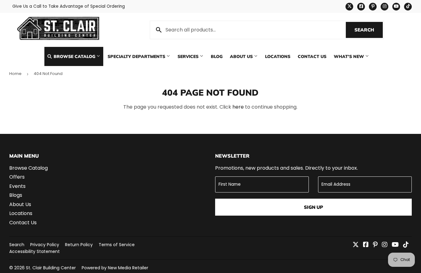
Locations (277, 56)
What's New (349, 56)
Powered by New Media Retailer (115, 268)
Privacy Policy (44, 245)
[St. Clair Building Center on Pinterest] (375, 245)
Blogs (15, 195)
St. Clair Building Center (51, 268)
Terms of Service (117, 245)
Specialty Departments (137, 56)
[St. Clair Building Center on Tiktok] (406, 245)
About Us (242, 56)
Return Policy (79, 245)
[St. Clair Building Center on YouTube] (395, 245)
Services (189, 56)
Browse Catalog (74, 56)
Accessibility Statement (34, 251)
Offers (17, 176)
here (238, 106)
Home (15, 74)
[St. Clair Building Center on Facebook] (366, 245)
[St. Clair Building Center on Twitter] (356, 245)
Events (17, 186)
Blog (217, 56)
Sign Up (313, 207)
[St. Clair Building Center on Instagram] (384, 245)
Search (368, 30)
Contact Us (312, 56)
